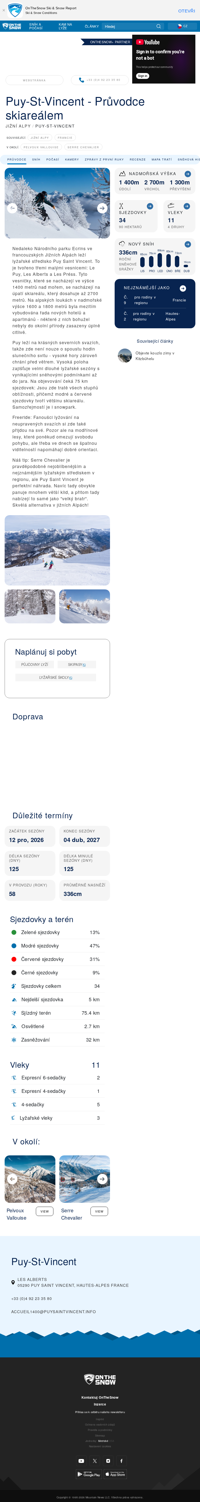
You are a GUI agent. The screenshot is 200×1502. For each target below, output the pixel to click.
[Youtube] (81, 1461)
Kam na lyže (65, 26)
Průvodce (16, 159)
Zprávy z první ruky (104, 159)
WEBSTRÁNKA (34, 80)
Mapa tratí (162, 159)
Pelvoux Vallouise (41, 147)
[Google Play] (89, 1473)
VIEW (44, 1211)
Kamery (72, 159)
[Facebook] (121, 1461)
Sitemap (100, 1435)
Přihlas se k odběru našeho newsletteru (100, 1412)
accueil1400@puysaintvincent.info (53, 1311)
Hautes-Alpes (173, 316)
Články (92, 26)
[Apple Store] (115, 1473)
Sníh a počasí (35, 26)
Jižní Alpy (40, 137)
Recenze (138, 159)
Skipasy (75, 664)
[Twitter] (95, 1461)
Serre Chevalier (83, 147)
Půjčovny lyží (34, 664)
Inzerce (100, 1404)
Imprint (100, 1419)
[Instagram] (108, 1461)
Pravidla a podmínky (100, 1430)
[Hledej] (158, 26)
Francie (65, 137)
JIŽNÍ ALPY (18, 126)
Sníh (36, 159)
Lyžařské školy (54, 677)
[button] (57, 763)
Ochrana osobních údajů (100, 1424)
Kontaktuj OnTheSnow (100, 1397)
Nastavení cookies (100, 1446)
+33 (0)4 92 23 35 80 (103, 80)
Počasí (52, 159)
